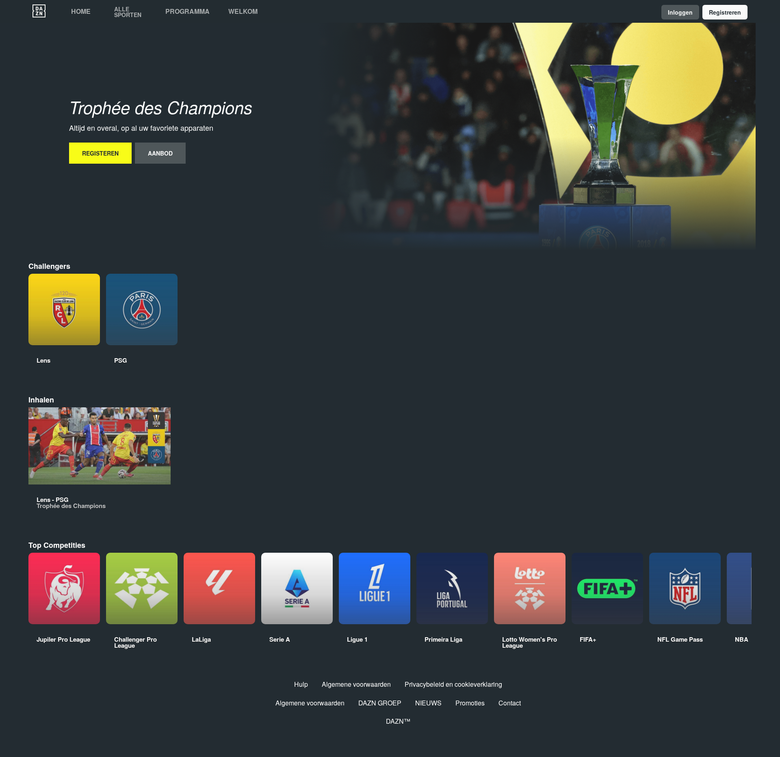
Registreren (725, 12)
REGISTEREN (100, 153)
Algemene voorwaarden (356, 684)
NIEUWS (428, 702)
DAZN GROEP (379, 702)
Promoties (470, 702)
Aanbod (160, 153)
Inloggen (680, 12)
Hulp (301, 684)
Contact (509, 702)
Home (81, 11)
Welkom (243, 11)
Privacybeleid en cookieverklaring (453, 684)
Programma (187, 11)
